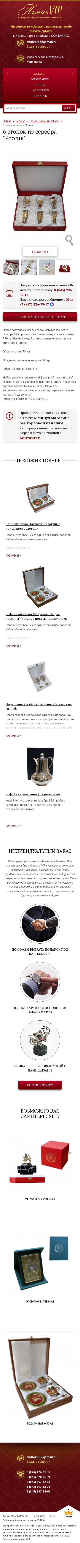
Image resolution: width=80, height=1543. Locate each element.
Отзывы (40, 85)
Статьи (52, 1515)
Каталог (40, 73)
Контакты (40, 96)
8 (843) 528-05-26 (39, 1477)
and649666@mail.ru (42, 42)
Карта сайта (39, 1515)
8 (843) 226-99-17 (39, 1472)
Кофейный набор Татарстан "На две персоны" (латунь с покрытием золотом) (36, 616)
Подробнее (12, 555)
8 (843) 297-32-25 (38, 1486)
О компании (40, 79)
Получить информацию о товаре (40, 317)
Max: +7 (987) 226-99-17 (47, 301)
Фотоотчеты (40, 90)
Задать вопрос (37, 46)
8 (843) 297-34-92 (38, 1491)
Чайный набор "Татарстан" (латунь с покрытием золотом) (33, 526)
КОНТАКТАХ (60, 36)
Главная (7, 121)
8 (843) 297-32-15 (38, 1482)
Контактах (30, 437)
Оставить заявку (40, 1085)
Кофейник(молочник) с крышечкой (33, 794)
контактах (34, 61)
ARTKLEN (39, 1520)
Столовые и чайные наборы (44, 121)
